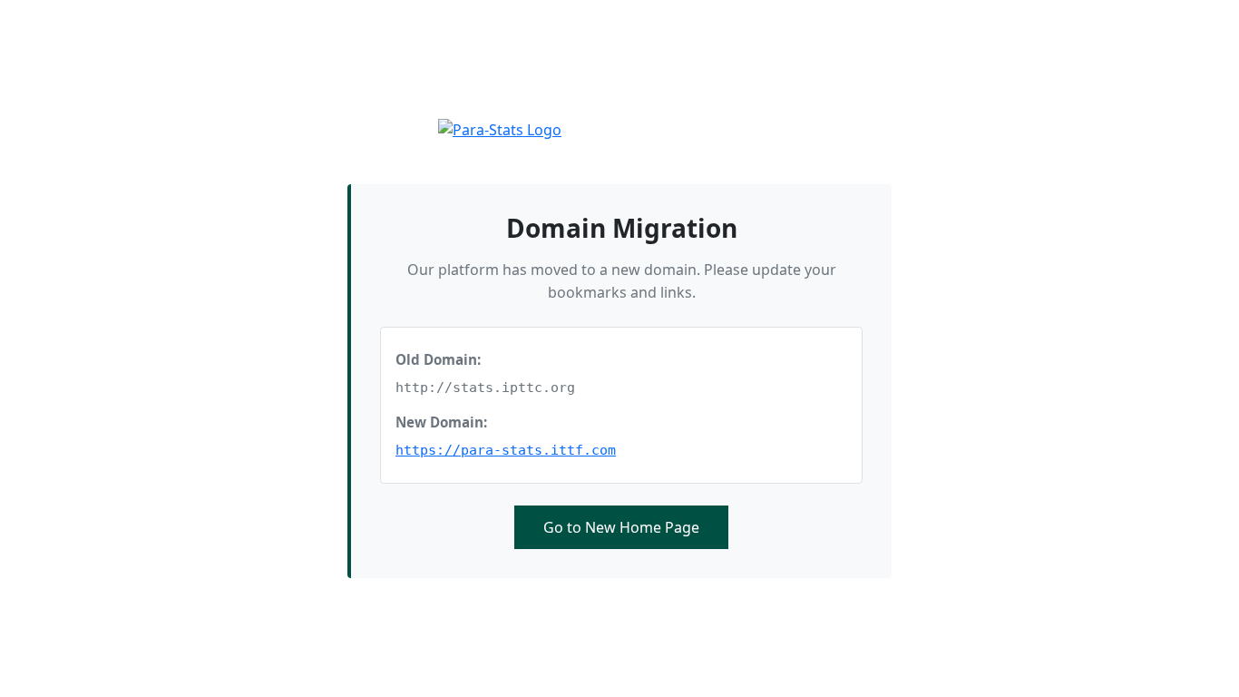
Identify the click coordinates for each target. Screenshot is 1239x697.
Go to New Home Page (621, 527)
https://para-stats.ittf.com (505, 450)
